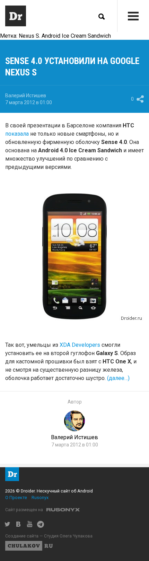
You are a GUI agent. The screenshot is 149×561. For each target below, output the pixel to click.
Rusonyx (40, 497)
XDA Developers (80, 345)
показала (17, 133)
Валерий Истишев (25, 95)
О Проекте (16, 497)
